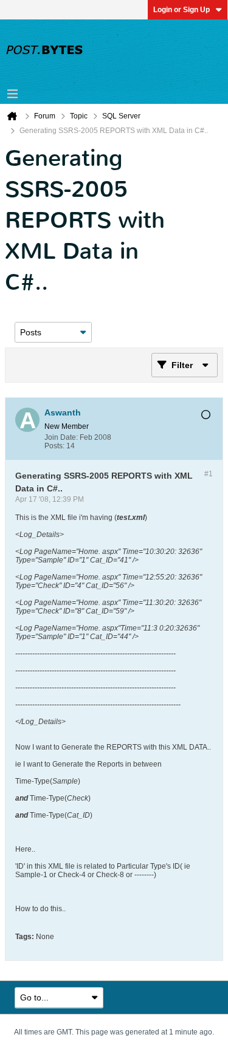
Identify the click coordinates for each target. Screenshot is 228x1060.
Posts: (54, 446)
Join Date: (61, 437)
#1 (208, 474)
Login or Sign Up (181, 9)
